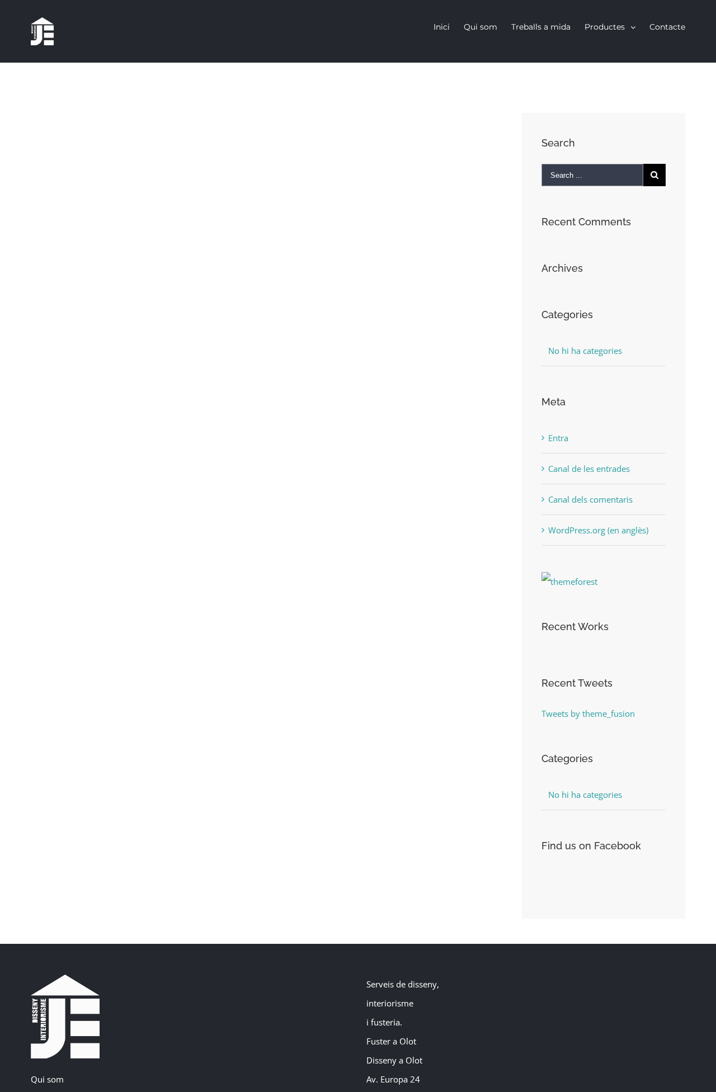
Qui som (47, 1079)
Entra (558, 437)
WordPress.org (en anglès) (598, 530)
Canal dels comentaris (590, 499)
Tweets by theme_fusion (588, 713)
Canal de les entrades (589, 468)
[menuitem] (449, 27)
